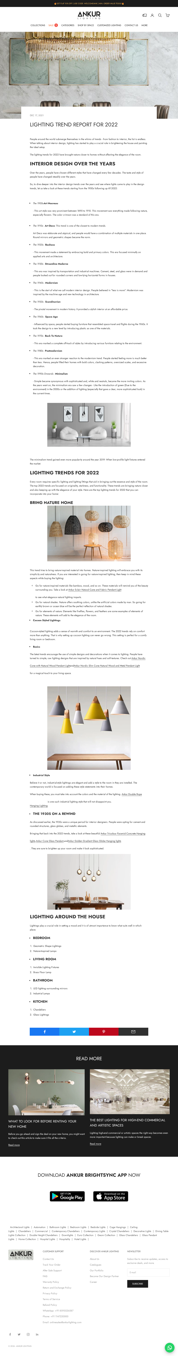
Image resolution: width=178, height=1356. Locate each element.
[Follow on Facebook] (10, 1334)
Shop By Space (86, 25)
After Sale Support (52, 1270)
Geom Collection (106, 1235)
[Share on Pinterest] (104, 1032)
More (144, 25)
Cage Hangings (118, 1227)
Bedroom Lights (78, 1227)
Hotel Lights (80, 1239)
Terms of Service (51, 1299)
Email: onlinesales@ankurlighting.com (62, 1322)
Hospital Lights (47, 1239)
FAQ (45, 1276)
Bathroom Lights (58, 1227)
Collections (38, 25)
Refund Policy (50, 1305)
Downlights (67, 1235)
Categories (67, 25)
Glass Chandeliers (128, 1235)
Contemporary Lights (94, 1231)
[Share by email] (133, 1032)
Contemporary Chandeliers (66, 1231)
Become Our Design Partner (104, 1276)
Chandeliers (24, 1231)
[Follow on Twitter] (19, 1334)
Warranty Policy (51, 1282)
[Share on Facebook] (44, 1032)
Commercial (41, 1231)
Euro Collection (85, 1235)
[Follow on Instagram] (28, 1334)
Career (93, 1282)
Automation (39, 1227)
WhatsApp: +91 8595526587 (58, 1310)
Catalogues (95, 1264)
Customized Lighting (109, 25)
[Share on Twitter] (74, 1032)
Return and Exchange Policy (57, 1287)
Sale (51, 25)
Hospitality (64, 1239)
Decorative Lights (142, 1231)
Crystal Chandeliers (119, 1231)
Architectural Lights (20, 1227)
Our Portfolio (96, 1270)
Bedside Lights (98, 1227)
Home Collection (27, 1239)
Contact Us (131, 25)
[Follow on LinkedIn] (37, 1334)
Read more (14, 1145)
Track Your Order (51, 1264)
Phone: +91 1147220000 (55, 1316)
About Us (94, 1259)
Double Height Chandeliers (44, 1235)
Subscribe (137, 1283)
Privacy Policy (50, 1293)
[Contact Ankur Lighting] (170, 1348)
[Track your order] (145, 15)
